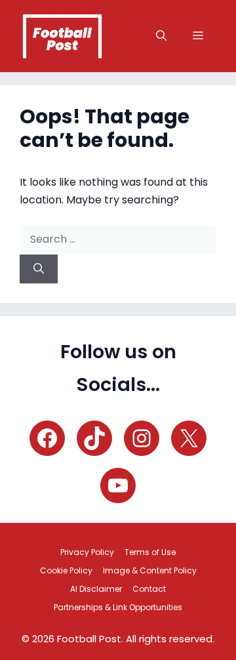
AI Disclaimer (96, 588)
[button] (161, 36)
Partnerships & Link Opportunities (118, 607)
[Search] (39, 269)
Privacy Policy (87, 552)
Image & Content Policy (150, 570)
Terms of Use (150, 552)
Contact (149, 588)
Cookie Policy (66, 570)
